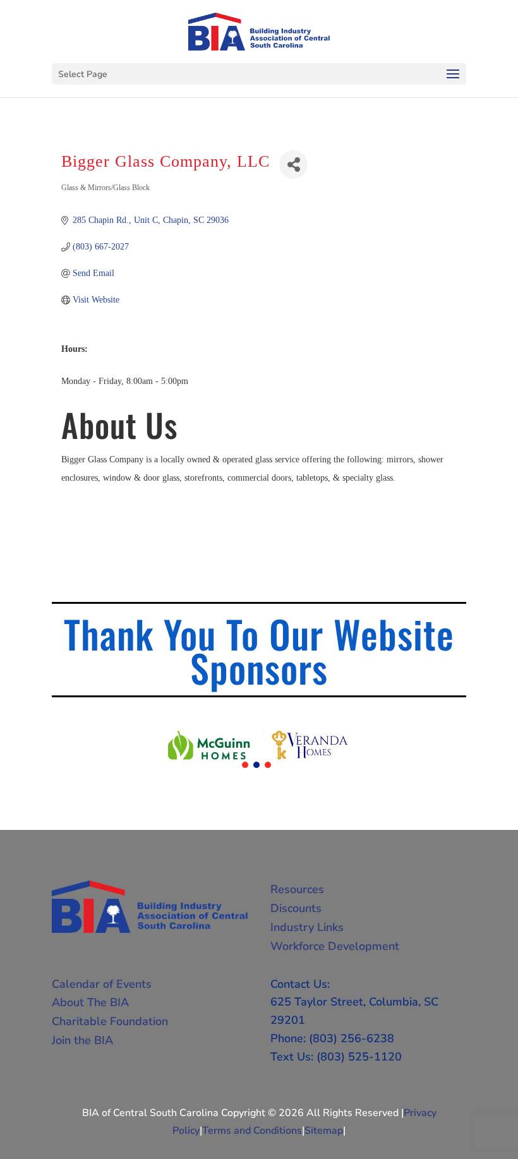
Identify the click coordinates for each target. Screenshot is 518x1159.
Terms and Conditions (252, 1131)
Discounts (296, 908)
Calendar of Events (102, 984)
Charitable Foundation (110, 1021)
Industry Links (307, 927)
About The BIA (90, 1002)
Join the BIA (82, 1040)
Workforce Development (334, 946)
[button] (245, 765)
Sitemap (323, 1131)
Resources (297, 889)
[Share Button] (293, 164)
